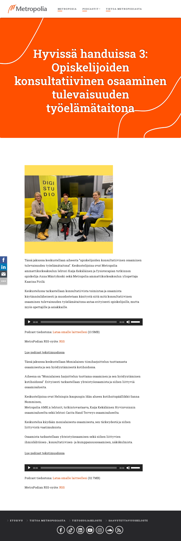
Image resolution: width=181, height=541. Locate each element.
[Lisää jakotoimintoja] (3, 281)
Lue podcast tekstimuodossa (45, 352)
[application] (84, 321)
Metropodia (67, 8)
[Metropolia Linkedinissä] (80, 530)
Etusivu (16, 520)
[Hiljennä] (128, 322)
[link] (3, 259)
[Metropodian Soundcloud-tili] (109, 530)
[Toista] (29, 322)
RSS (62, 341)
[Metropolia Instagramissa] (100, 530)
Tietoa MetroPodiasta (48, 520)
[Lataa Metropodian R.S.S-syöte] (119, 530)
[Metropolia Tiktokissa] (71, 530)
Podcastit (90, 8)
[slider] (136, 321)
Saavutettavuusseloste (128, 520)
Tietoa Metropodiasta (124, 8)
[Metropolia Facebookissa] (61, 530)
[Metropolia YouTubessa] (90, 530)
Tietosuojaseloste (87, 520)
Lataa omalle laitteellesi (70, 332)
